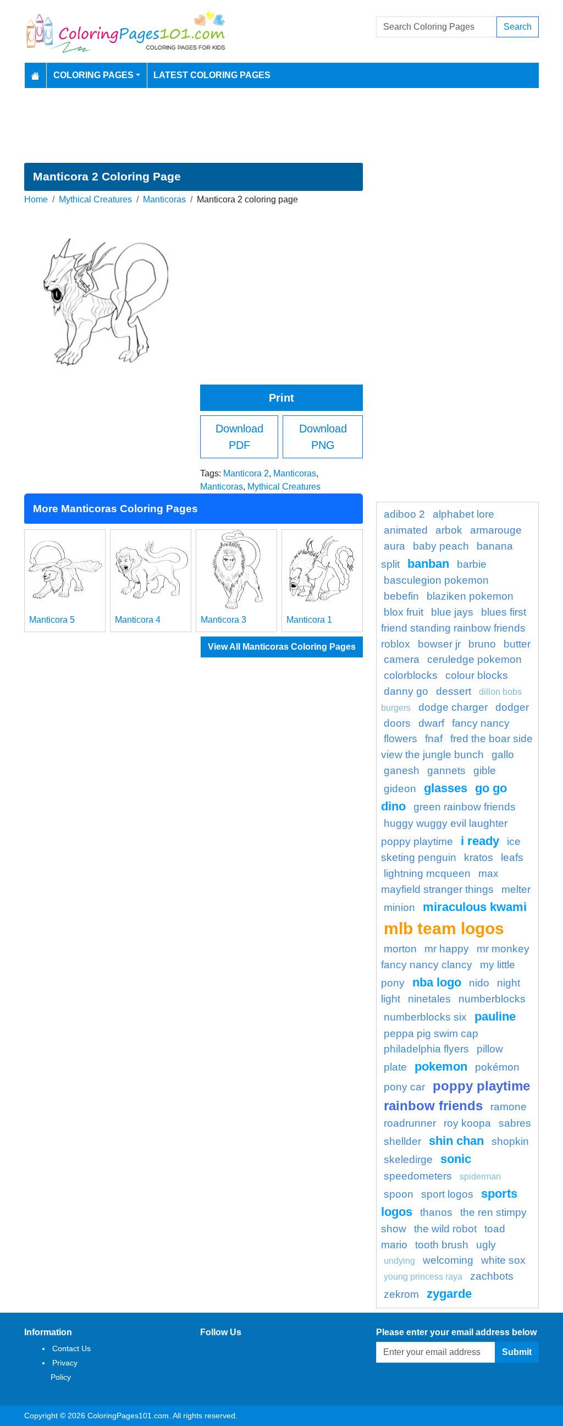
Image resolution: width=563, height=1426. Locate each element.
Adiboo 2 (404, 514)
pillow (490, 1049)
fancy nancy (481, 723)
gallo (503, 754)
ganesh (402, 770)
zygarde (449, 1294)
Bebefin (401, 596)
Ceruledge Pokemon (474, 659)
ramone (508, 1106)
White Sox (503, 1260)
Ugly (486, 1245)
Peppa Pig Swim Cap (431, 1033)
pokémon (497, 1067)
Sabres (515, 1123)
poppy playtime (481, 1085)
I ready (480, 841)
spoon (398, 1194)
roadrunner (410, 1123)
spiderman (480, 1176)
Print (281, 398)
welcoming (448, 1260)
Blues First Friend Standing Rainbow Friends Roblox (453, 628)
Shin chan (456, 1141)
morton (400, 949)
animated (406, 530)
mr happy (446, 949)
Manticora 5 (52, 619)
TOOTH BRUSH (441, 1245)
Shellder (402, 1141)
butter (517, 644)
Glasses (445, 788)
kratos (478, 857)
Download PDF (239, 437)
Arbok (448, 530)
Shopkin (510, 1141)
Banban (428, 564)
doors (397, 723)
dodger (512, 707)
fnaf (434, 738)
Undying (399, 1260)
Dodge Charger (453, 707)
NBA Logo (436, 982)
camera (402, 659)
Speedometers (418, 1176)
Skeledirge (408, 1159)
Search (518, 26)
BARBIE (472, 564)
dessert (453, 691)
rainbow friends (433, 1105)
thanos (436, 1212)
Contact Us (71, 1348)
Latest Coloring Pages (212, 75)
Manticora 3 (223, 619)
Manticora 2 (246, 473)
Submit (517, 1352)
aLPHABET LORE (463, 514)
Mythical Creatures (95, 199)
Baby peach (441, 546)
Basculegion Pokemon (436, 580)
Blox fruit (403, 612)
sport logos (447, 1194)
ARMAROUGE (496, 530)
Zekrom (401, 1294)
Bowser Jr (439, 644)
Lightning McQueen (427, 873)
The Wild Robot (445, 1229)
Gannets (446, 770)
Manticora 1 (309, 619)
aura (394, 546)
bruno (482, 644)
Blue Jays (452, 612)
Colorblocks (411, 675)
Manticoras (164, 199)
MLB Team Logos (444, 928)
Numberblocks (492, 999)
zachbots (492, 1276)
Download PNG (323, 437)
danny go (406, 691)
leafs (512, 857)
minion (399, 907)
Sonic (455, 1159)
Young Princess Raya (423, 1276)
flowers (400, 738)
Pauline (495, 1016)
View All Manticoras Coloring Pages (282, 646)
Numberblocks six (425, 1017)
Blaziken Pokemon (470, 596)
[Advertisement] (281, 125)
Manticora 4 (138, 619)
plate (395, 1067)
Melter (516, 889)
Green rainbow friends (464, 807)
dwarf (431, 723)
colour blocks (476, 675)
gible (484, 770)
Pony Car (404, 1087)
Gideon (400, 788)
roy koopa (467, 1123)
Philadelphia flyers (426, 1049)
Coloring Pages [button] (93, 75)
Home (36, 199)
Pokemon (441, 1066)
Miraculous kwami (475, 907)
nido (479, 983)
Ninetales (429, 999)
